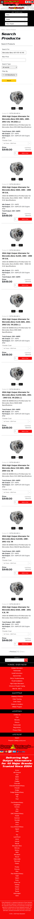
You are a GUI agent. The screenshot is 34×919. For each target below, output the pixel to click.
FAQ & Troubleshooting (17, 678)
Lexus (17, 839)
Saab (17, 875)
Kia (17, 834)
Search (9, 80)
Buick (17, 779)
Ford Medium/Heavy (17, 802)
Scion (17, 880)
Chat (17, 717)
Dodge (17, 790)
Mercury (17, 848)
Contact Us (17, 714)
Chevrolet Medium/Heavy (17, 785)
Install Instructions (17, 673)
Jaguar (17, 829)
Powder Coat (7, 140)
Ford (17, 799)
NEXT (20, 108)
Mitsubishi (17, 854)
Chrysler (17, 788)
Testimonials (17, 670)
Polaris (17, 863)
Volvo (17, 895)
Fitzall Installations (17, 681)
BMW (17, 777)
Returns (17, 722)
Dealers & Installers (17, 704)
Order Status (17, 701)
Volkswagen (17, 893)
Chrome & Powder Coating (17, 686)
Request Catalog (17, 740)
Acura (17, 770)
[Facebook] (26, 2)
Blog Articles (17, 727)
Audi (17, 774)
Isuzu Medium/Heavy (17, 827)
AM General (17, 772)
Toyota (17, 891)
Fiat (17, 796)
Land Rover (17, 837)
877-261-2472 (11, 1)
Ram (17, 871)
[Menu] (2, 2)
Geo (17, 809)
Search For (5, 49)
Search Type (6, 64)
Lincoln (17, 841)
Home (3, 29)
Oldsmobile (17, 859)
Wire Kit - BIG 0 (17, 688)
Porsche (17, 869)
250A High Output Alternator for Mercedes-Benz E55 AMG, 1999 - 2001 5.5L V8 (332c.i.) (16, 119)
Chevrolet (17, 783)
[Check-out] (17, 4)
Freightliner (17, 804)
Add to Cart (25, 153)
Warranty (17, 720)
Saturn (17, 878)
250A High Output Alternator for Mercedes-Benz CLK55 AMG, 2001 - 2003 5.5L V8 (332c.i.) (16, 395)
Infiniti (17, 822)
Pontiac (17, 867)
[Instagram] (29, 2)
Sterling (17, 884)
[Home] (17, 8)
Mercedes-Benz (17, 846)
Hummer (17, 818)
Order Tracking (17, 699)
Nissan (17, 856)
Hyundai (17, 820)
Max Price (5, 57)
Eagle (17, 794)
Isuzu (17, 824)
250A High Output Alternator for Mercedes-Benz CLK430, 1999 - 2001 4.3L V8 (15, 539)
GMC (17, 811)
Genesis (17, 807)
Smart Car (17, 882)
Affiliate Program (17, 706)
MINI (17, 852)
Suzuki (17, 889)
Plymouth (17, 861)
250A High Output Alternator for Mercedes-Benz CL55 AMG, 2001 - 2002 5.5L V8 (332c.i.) (16, 322)
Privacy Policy (17, 730)
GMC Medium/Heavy (17, 813)
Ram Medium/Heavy (17, 873)
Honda (17, 815)
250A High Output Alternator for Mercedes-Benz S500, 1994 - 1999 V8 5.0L (16, 190)
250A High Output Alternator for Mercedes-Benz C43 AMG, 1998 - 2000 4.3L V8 (16, 468)
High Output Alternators (17, 683)
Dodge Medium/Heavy (17, 792)
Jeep (17, 831)
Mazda (17, 843)
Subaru (17, 887)
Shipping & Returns (17, 696)
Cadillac (17, 781)
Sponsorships (17, 676)
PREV (13, 108)
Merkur (17, 850)
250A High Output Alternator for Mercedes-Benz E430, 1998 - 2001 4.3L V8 (16, 609)
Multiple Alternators (17, 668)
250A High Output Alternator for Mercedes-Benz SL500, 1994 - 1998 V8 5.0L (17, 256)
